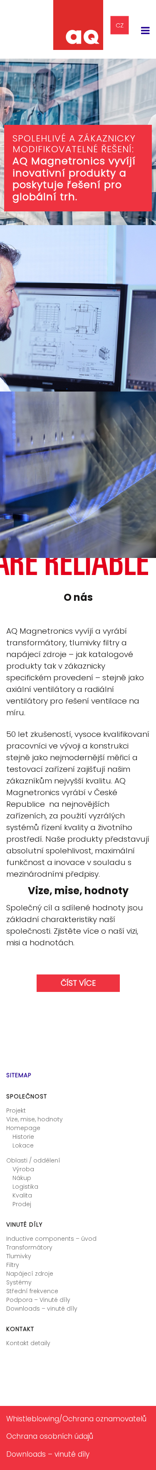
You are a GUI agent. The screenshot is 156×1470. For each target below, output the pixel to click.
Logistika (25, 1186)
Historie (23, 1137)
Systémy (19, 1282)
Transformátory (29, 1247)
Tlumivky (18, 1256)
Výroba (23, 1169)
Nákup (21, 1178)
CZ (120, 25)
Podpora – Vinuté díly (38, 1300)
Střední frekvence (32, 1291)
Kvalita (22, 1195)
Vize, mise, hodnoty (34, 1119)
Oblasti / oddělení (33, 1160)
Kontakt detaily (28, 1343)
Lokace (23, 1145)
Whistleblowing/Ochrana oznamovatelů (76, 1419)
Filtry (12, 1265)
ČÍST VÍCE (78, 983)
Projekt (16, 1110)
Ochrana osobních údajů (49, 1436)
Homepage (23, 1128)
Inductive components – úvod (51, 1239)
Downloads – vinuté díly (41, 1308)
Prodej (21, 1204)
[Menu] (145, 30)
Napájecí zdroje (29, 1273)
